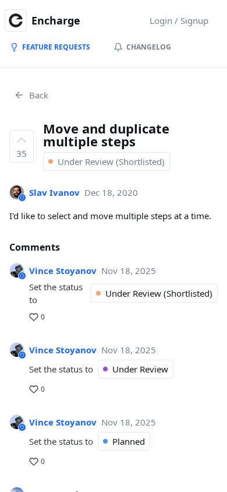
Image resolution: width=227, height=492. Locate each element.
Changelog (148, 47)
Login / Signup (179, 20)
